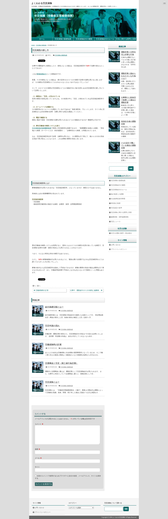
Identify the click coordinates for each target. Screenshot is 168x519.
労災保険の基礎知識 (63, 39)
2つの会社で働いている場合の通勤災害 (128, 145)
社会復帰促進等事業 (118, 199)
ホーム (42, 39)
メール (38, 458)
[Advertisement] (68, 159)
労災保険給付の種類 (84, 39)
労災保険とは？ (52, 382)
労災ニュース (115, 221)
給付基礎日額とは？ (54, 307)
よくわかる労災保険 (41, 3)
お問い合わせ (115, 245)
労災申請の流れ (52, 326)
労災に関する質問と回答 (126, 39)
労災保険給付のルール (105, 39)
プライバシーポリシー (119, 249)
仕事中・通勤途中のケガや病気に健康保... (85, 290)
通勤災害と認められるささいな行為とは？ (128, 75)
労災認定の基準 (116, 208)
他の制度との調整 (117, 194)
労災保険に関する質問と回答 (121, 212)
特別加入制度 (115, 203)
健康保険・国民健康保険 (119, 217)
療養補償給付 (41, 74)
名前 (37, 449)
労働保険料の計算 (42, 290)
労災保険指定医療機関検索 (41, 128)
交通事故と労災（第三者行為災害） (61, 363)
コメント (39, 424)
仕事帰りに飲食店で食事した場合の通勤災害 (128, 99)
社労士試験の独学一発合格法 (121, 233)
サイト (37, 467)
